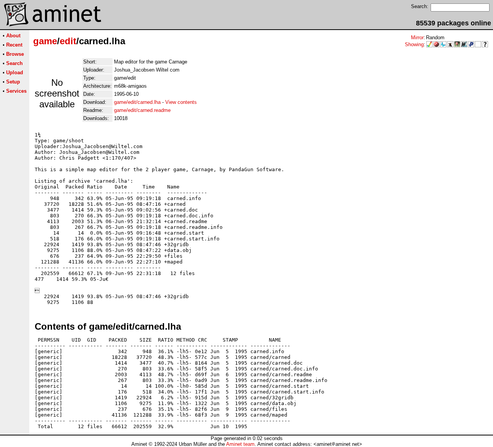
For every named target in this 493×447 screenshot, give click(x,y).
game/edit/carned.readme (142, 110)
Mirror (417, 37)
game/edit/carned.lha (137, 102)
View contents (181, 102)
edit (68, 41)
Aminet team (240, 444)
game (45, 41)
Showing (414, 44)
